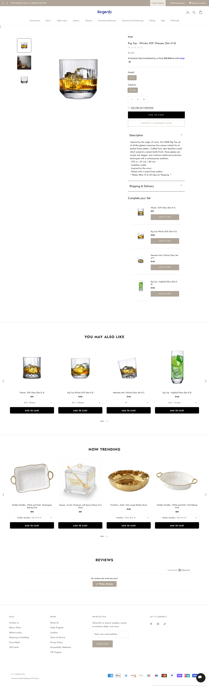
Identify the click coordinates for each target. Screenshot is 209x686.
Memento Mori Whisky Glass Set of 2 (164, 256)
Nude (130, 37)
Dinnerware (35, 20)
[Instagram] (158, 624)
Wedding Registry (177, 3)
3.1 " (132, 77)
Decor (48, 20)
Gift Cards (14, 647)
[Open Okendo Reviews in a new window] (179, 570)
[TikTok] (165, 624)
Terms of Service (57, 637)
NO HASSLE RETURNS (19, 3)
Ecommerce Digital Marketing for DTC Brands (25, 678)
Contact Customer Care (156, 123)
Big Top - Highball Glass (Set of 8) (164, 282)
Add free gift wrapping (142, 107)
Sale (163, 20)
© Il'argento (18, 674)
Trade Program (158, 3)
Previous (3, 3)
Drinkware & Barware (107, 20)
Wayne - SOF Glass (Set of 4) (163, 207)
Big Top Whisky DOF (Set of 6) (164, 231)
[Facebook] (151, 624)
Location (54, 632)
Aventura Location (198, 3)
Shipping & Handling (19, 637)
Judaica (76, 20)
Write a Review (107, 584)
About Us (54, 622)
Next (7, 3)
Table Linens (62, 20)
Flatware (88, 20)
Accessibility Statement (60, 647)
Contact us (14, 622)
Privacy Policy (56, 642)
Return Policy (15, 627)
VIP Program (56, 652)
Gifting (152, 20)
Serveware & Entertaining (132, 20)
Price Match (14, 642)
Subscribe (103, 644)
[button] (136, 47)
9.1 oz (132, 90)
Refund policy (15, 632)
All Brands (175, 20)
